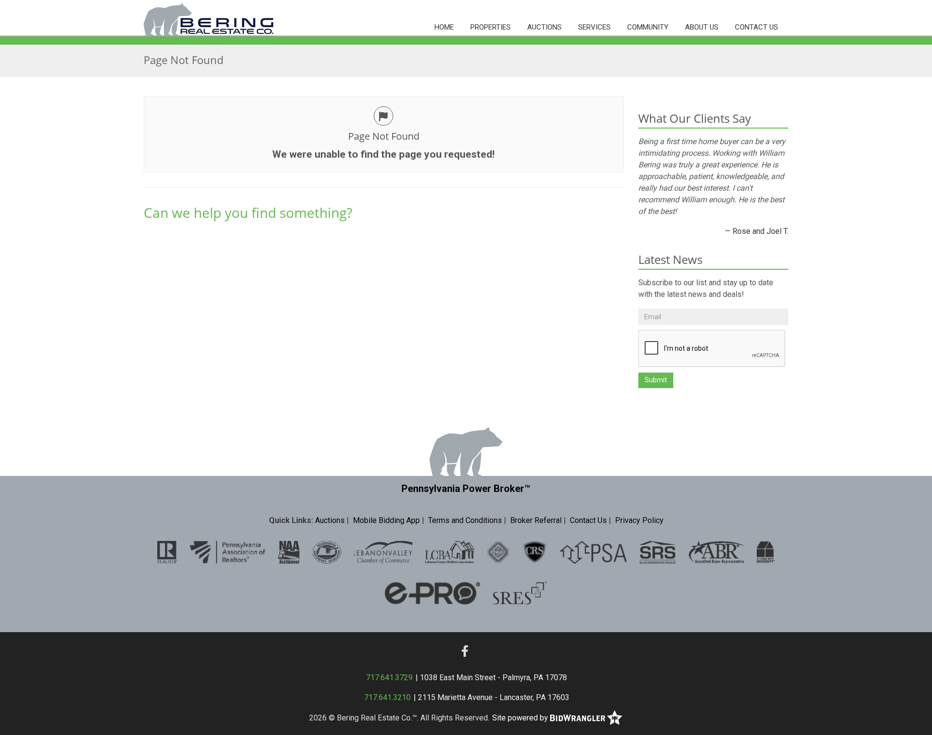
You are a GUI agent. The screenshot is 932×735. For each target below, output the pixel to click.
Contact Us (756, 27)
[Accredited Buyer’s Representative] (716, 551)
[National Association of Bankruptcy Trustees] (498, 551)
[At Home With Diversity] (765, 551)
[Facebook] (464, 651)
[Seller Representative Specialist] (658, 551)
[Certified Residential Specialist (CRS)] (534, 551)
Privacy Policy (639, 520)
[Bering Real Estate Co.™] (208, 18)
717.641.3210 (387, 697)
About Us (701, 27)
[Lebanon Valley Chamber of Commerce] (383, 551)
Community (647, 27)
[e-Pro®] (432, 592)
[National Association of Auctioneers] (289, 551)
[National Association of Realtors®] (167, 551)
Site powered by (521, 717)
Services (594, 27)
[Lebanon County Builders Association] (450, 551)
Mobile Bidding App (386, 520)
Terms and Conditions (465, 520)
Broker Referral (536, 520)
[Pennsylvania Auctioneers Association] (327, 551)
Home (444, 27)
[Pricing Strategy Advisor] (593, 551)
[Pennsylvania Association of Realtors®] (227, 551)
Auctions (544, 27)
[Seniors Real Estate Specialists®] (519, 592)
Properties (490, 27)
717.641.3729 (389, 677)
